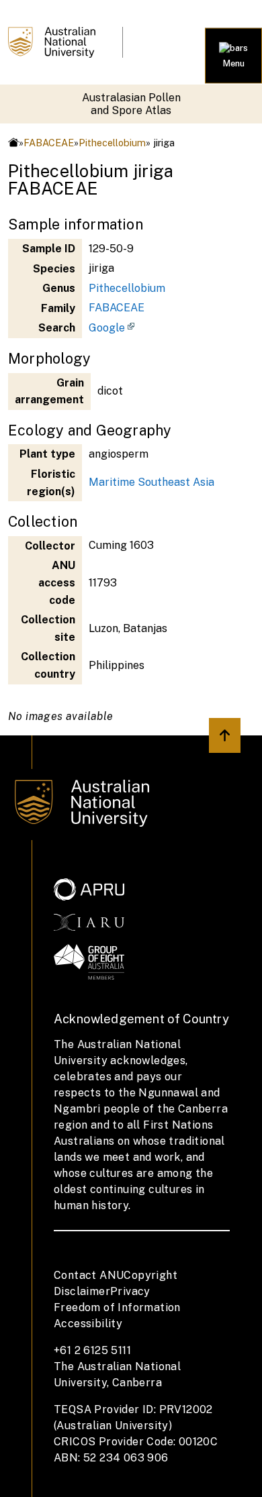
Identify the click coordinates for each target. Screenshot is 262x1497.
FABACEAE (49, 142)
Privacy (130, 1291)
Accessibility (88, 1323)
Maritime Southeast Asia (151, 482)
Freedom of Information (117, 1307)
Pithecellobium (112, 142)
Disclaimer (82, 1291)
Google (107, 327)
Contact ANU (89, 1275)
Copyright (150, 1275)
